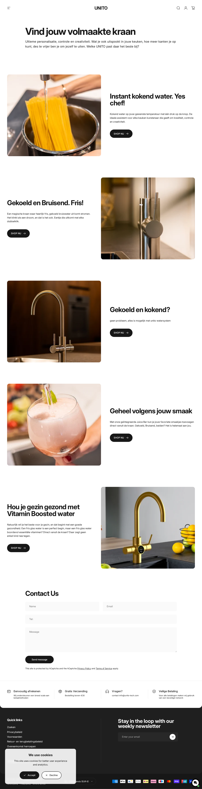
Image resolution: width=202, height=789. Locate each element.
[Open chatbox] (195, 783)
